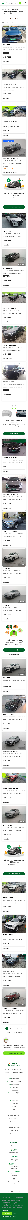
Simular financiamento (14, 207)
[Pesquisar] (20, 2)
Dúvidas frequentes (14, 654)
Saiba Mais (5, 1210)
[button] (14, 1121)
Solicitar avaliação (14, 433)
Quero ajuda (13, 650)
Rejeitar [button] (14, 1213)
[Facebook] (20, 1192)
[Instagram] (8, 1192)
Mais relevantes (18, 23)
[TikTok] (12, 1192)
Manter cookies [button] (7, 1213)
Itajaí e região (7, 13)
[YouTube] (16, 1192)
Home (3, 7)
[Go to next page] (24, 1028)
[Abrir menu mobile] (25, 3)
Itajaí (16, 7)
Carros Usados (10, 7)
